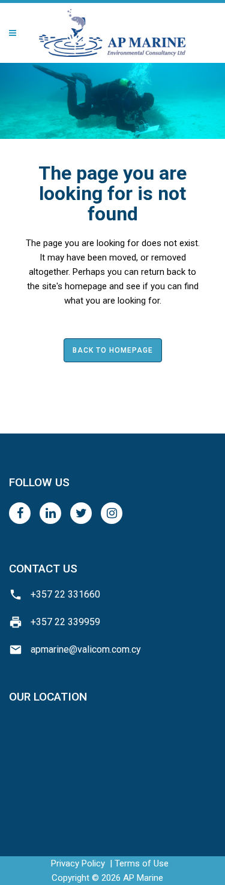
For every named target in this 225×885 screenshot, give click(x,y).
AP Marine (143, 877)
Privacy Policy (78, 863)
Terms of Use (142, 863)
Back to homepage (113, 350)
